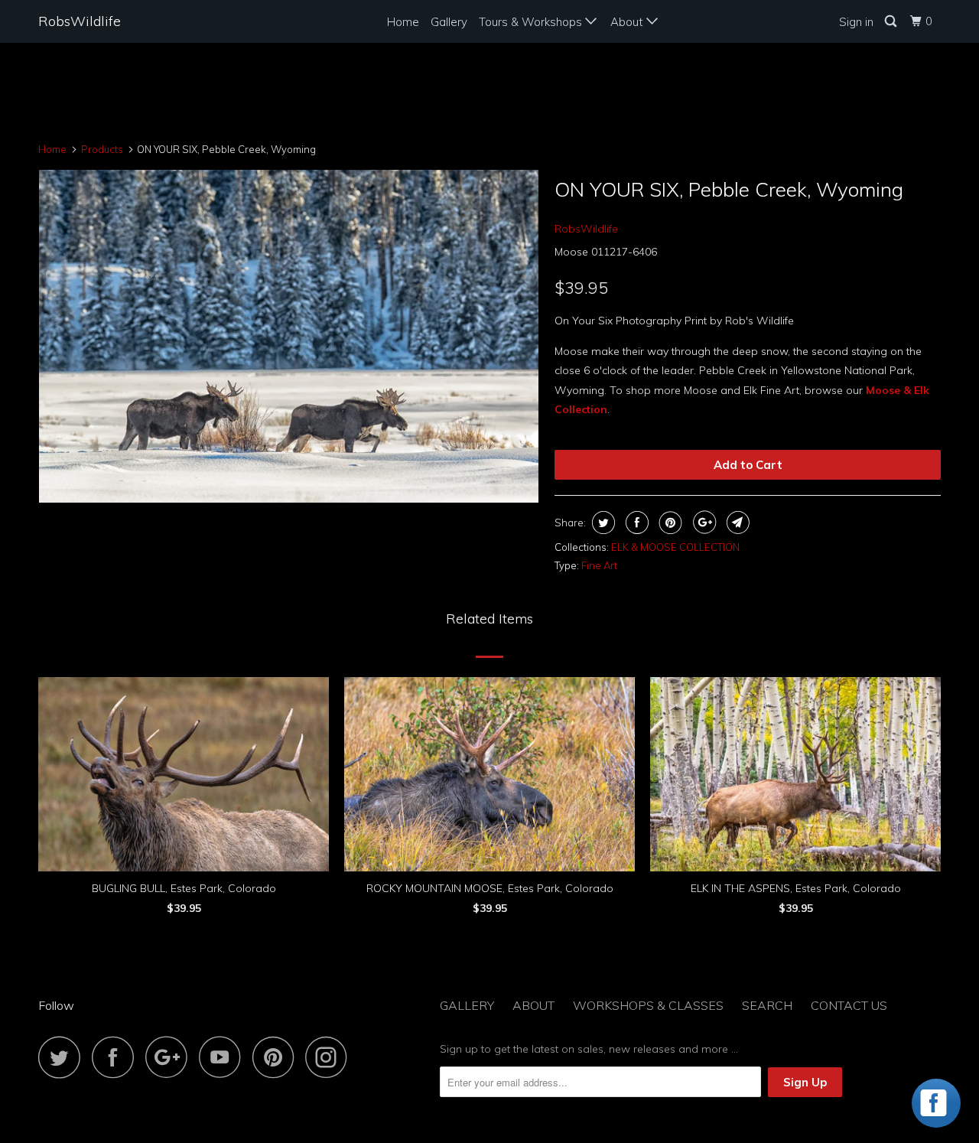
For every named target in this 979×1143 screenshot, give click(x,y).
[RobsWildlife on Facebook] (117, 1057)
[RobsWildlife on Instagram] (330, 1057)
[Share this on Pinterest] (668, 522)
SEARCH (767, 1005)
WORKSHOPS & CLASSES (648, 1005)
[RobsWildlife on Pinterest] (277, 1057)
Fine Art (599, 565)
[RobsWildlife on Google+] (170, 1057)
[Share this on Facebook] (635, 522)
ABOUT (533, 1005)
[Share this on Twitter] (601, 522)
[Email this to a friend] (736, 522)
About (628, 22)
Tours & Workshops (532, 22)
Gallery (449, 22)
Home (403, 22)
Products (102, 149)
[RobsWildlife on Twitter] (63, 1057)
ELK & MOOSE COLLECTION (675, 547)
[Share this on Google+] (702, 522)
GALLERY (467, 1005)
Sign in (856, 22)
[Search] (892, 21)
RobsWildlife (79, 21)
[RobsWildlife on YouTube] (224, 1057)
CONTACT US (849, 1005)
